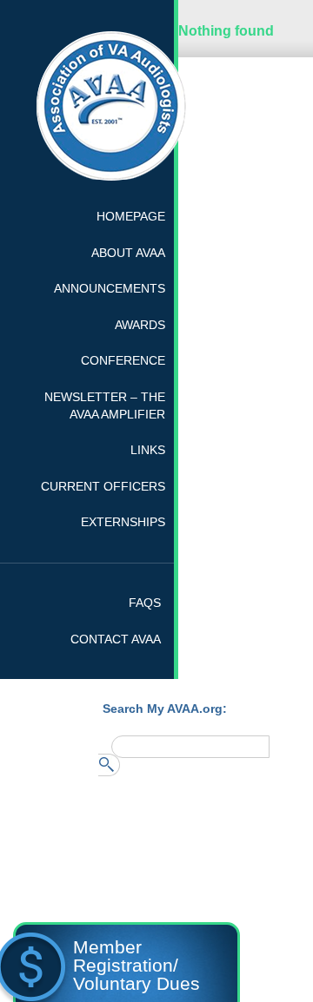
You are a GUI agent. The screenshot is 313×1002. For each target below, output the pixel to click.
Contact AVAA (115, 639)
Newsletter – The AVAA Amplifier (104, 405)
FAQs (145, 603)
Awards (140, 325)
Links (147, 450)
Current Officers (103, 486)
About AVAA (128, 253)
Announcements (109, 288)
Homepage (131, 216)
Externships (123, 522)
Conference (123, 360)
